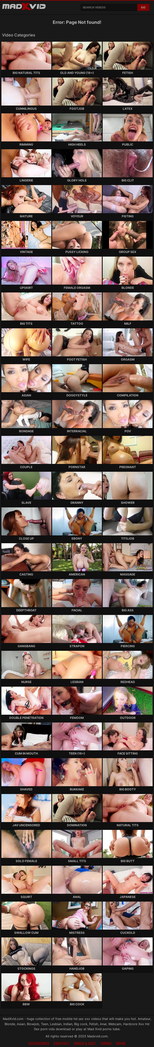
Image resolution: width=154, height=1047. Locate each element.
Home (121, 1043)
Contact (61, 1043)
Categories (38, 1043)
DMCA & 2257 (85, 1043)
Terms (105, 1043)
